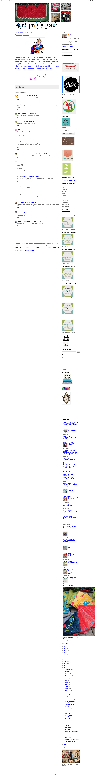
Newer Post (18, 247)
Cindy (18, 202)
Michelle (19, 129)
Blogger (55, 774)
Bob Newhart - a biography (70, 484)
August (67, 678)
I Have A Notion (67, 496)
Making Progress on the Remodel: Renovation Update (73, 499)
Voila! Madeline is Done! (71, 709)
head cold (21, 87)
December (68, 669)
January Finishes (69, 694)
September (68, 675)
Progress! (70, 578)
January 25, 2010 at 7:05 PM (27, 121)
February (67, 690)
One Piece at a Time (68, 539)
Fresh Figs (66, 458)
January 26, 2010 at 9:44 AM (31, 194)
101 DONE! (67, 729)
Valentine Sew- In (69, 711)
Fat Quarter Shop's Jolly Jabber (69, 451)
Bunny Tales (66, 436)
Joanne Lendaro (21, 221)
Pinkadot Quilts (67, 553)
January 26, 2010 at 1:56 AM (31, 176)
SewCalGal (20, 162)
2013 (65, 661)
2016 (65, 654)
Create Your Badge (64, 369)
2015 (65, 657)
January (67, 693)
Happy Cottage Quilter (69, 483)
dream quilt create (68, 442)
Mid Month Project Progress (72, 718)
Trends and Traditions (69, 585)
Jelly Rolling (68, 727)
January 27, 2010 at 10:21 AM (33, 221)
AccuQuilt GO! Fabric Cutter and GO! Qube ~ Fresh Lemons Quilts (70, 466)
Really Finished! (69, 706)
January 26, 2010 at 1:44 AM (30, 162)
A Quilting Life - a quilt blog (70, 422)
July (66, 680)
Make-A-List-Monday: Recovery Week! (72, 572)
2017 (65, 652)
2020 (65, 646)
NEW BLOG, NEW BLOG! (69, 459)
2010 (65, 667)
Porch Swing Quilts (68, 569)
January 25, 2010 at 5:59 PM (29, 113)
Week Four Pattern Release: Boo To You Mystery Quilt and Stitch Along (70, 453)
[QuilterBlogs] (67, 160)
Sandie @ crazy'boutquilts (24, 153)
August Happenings (73, 532)
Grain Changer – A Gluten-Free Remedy (70, 471)
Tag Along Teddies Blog (69, 577)
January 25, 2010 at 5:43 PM (30, 95)
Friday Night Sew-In (70, 723)
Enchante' (67, 713)
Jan (18, 121)
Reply (18, 99)
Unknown (19, 95)
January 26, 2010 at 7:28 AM (31, 186)
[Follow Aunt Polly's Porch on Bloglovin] (67, 52)
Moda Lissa (66, 522)
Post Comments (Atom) (28, 250)
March (67, 688)
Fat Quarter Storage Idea (71, 699)
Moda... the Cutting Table (69, 526)
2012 (65, 663)
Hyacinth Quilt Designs (69, 488)
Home (37, 247)
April (66, 686)
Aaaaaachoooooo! (69, 704)
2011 (65, 665)
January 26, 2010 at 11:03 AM (28, 212)
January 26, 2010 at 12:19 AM (39, 153)
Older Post (56, 247)
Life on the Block (67, 510)
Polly (70, 34)
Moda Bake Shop (67, 516)
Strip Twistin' (68, 725)
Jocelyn (19, 113)
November (68, 671)
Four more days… (67, 527)
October (67, 673)
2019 (65, 648)
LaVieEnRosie (66, 504)
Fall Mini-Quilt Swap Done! (72, 739)
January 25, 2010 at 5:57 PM (31, 104)
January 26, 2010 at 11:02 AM (28, 202)
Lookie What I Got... (70, 697)
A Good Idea (68, 737)
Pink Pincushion (67, 545)
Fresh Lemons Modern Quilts (69, 463)
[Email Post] (31, 86)
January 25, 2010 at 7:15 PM (29, 129)
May (66, 684)
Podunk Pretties (67, 561)
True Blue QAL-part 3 (68, 523)
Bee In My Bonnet (67, 428)
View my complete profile (68, 46)
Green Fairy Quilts (68, 477)
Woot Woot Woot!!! (70, 720)
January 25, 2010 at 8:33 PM (31, 141)
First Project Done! (70, 741)
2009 (65, 744)
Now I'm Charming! (70, 735)
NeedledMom (66, 531)
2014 (65, 659)
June (66, 682)
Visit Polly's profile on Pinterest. (70, 58)
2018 (65, 650)
